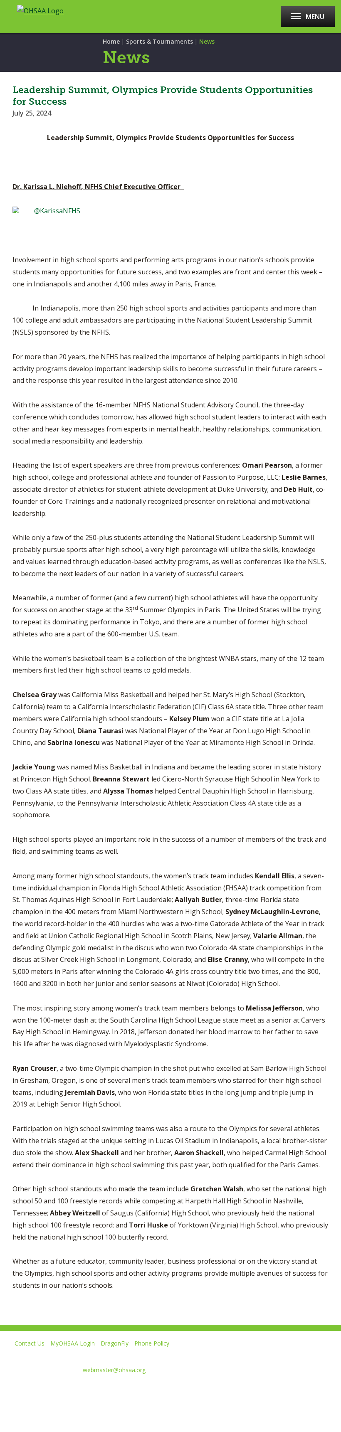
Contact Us (29, 1343)
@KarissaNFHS (57, 210)
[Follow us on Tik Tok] (125, 1389)
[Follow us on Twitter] (36, 1389)
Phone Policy (151, 1343)
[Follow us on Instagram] (95, 1389)
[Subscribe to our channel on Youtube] (66, 1389)
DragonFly (114, 1343)
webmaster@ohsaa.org (114, 1370)
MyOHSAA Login (72, 1343)
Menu (315, 16)
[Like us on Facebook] (10, 1389)
